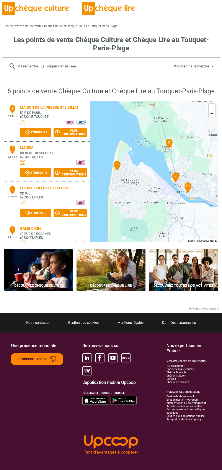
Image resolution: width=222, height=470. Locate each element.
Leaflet (191, 240)
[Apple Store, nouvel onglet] (95, 400)
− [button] (211, 114)
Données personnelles (179, 323)
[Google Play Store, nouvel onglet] (124, 400)
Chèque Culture (175, 375)
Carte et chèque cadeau (180, 369)
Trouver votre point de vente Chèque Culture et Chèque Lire (43, 26)
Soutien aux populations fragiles (185, 416)
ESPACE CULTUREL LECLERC (44, 188)
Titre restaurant (175, 365)
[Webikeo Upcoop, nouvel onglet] (86, 370)
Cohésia (171, 378)
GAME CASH (30, 228)
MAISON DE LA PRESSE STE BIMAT (49, 107)
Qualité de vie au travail (180, 396)
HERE (213, 240)
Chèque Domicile (176, 372)
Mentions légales (131, 323)
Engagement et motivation (182, 399)
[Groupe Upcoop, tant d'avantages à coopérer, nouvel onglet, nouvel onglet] (111, 445)
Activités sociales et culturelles (184, 406)
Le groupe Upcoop (32, 359)
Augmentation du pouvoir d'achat (186, 402)
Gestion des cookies (83, 323)
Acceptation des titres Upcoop (184, 419)
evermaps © (211, 308)
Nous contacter (37, 323)
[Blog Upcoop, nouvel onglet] (126, 357)
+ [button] (212, 107)
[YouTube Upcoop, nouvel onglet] (113, 357)
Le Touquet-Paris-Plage (101, 26)
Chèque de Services (177, 382)
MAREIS (26, 148)
